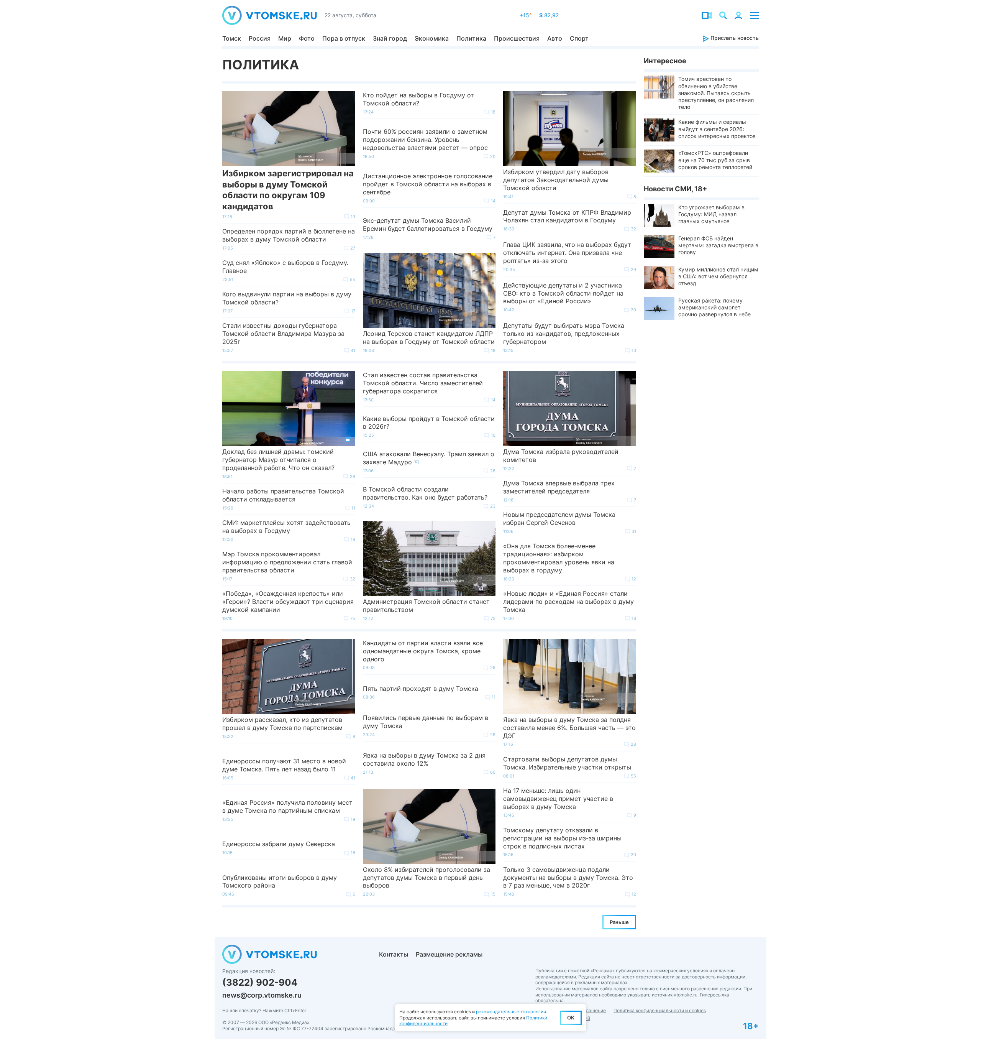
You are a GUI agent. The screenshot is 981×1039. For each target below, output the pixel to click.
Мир (284, 38)
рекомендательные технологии (511, 1011)
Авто (554, 38)
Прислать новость (734, 38)
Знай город (390, 38)
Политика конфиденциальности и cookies (660, 1010)
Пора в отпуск (343, 38)
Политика (471, 38)
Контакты (393, 954)
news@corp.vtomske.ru (262, 995)
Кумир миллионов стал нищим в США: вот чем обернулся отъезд (718, 276)
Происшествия (517, 38)
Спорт (579, 38)
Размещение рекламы (449, 954)
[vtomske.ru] (269, 15)
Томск (231, 38)
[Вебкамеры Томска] (707, 15)
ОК (570, 1017)
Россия (260, 38)
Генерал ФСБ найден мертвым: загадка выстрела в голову (718, 245)
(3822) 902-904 (259, 982)
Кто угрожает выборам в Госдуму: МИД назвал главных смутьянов (711, 214)
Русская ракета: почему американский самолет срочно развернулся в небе (714, 307)
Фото (307, 38)
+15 (526, 15)
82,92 (549, 15)
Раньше (619, 922)
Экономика (432, 38)
